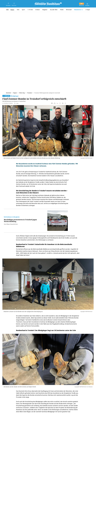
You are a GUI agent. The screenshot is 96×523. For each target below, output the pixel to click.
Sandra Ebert (23, 101)
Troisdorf (29, 93)
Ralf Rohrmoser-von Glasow (11, 101)
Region (15, 93)
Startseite (8, 93)
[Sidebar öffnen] (7, 9)
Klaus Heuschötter (12, 224)
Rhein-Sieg (22, 93)
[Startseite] (48, 4)
